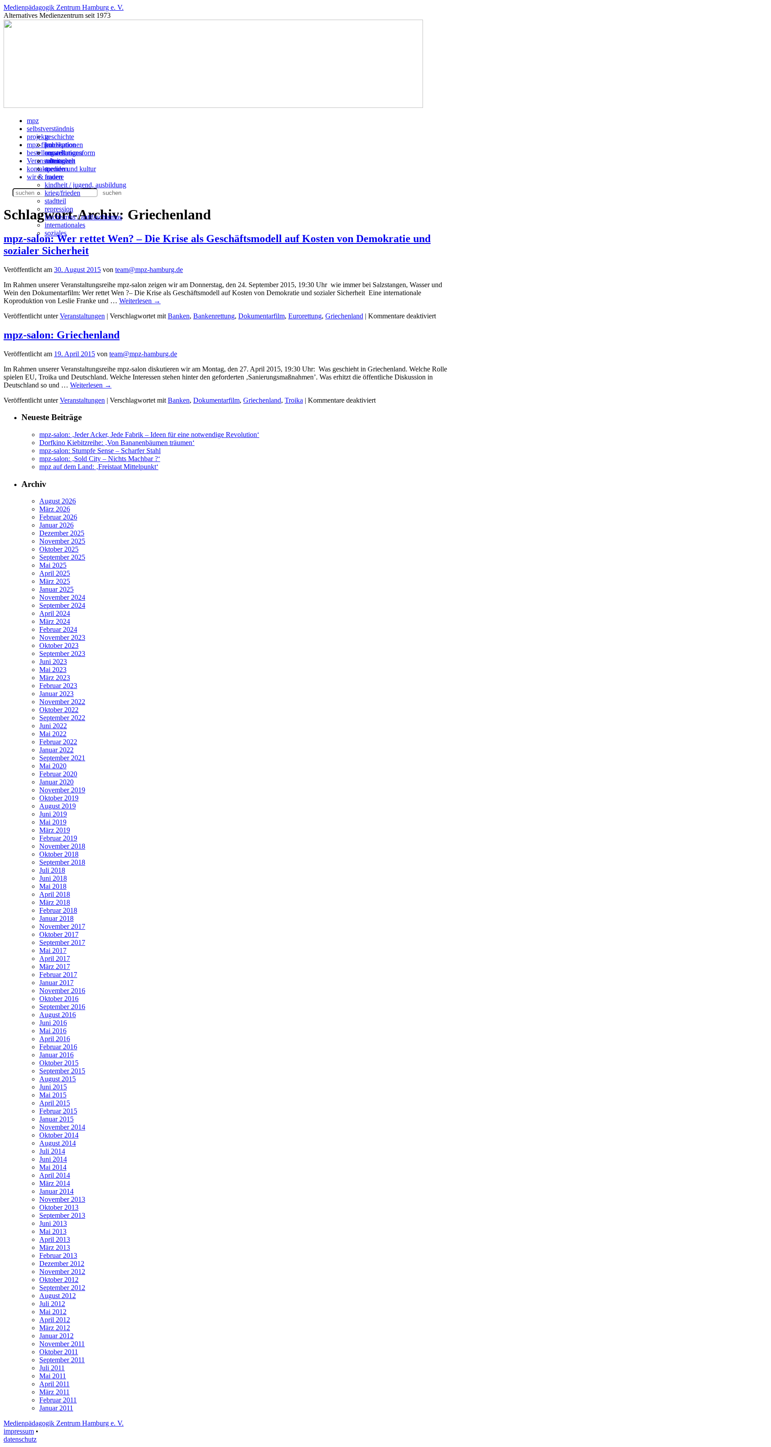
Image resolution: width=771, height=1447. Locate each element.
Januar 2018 (56, 918)
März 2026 (54, 509)
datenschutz (20, 1439)
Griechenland (344, 316)
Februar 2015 (58, 1111)
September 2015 (62, 1071)
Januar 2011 (56, 1408)
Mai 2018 (52, 886)
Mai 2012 (52, 1311)
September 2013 (62, 1215)
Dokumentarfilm (261, 316)
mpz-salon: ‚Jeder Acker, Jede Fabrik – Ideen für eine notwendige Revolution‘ (149, 434)
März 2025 (54, 581)
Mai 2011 (52, 1376)
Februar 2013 (58, 1255)
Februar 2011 (58, 1400)
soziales (55, 233)
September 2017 (62, 942)
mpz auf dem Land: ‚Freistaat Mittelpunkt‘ (98, 466)
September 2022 (62, 717)
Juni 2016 (53, 1023)
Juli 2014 (52, 1151)
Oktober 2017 (59, 934)
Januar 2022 (56, 750)
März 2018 (54, 902)
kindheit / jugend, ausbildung (85, 185)
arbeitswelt (60, 161)
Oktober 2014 (59, 1135)
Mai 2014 (52, 1167)
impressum (19, 1431)
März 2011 (54, 1392)
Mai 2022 (52, 734)
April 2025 (54, 573)
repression (59, 209)
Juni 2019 (53, 814)
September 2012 (62, 1287)
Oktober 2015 (59, 1063)
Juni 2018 (53, 878)
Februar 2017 (58, 974)
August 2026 (57, 501)
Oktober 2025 (59, 549)
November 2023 (62, 637)
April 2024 (54, 613)
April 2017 (54, 958)
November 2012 (62, 1271)
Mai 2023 (52, 669)
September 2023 (62, 653)
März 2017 (54, 966)
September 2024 (62, 605)
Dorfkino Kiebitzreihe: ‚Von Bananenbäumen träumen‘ (117, 442)
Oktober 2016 (59, 998)
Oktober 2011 (58, 1352)
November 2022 (62, 701)
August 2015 (57, 1079)
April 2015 (54, 1103)
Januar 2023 (56, 693)
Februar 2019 (58, 838)
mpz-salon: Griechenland (62, 335)
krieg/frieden (62, 193)
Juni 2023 (53, 661)
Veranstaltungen (82, 316)
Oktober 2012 (59, 1279)
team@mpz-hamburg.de (149, 269)
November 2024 (62, 597)
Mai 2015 (52, 1095)
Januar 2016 (56, 1055)
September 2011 (62, 1360)
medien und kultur (70, 169)
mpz (33, 120)
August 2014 (57, 1143)
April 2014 (54, 1175)
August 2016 (57, 1014)
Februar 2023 (58, 685)
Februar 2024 (58, 629)
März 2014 (54, 1183)
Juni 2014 (53, 1159)
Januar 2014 (56, 1191)
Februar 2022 (58, 742)
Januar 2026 (56, 525)
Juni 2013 (53, 1223)
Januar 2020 (56, 782)
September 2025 (62, 557)
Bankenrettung (214, 316)
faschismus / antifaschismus (83, 217)
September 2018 (62, 862)
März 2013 (54, 1247)
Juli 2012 (52, 1303)
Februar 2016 (58, 1047)
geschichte (59, 136)
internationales (65, 225)
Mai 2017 (52, 950)
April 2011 (54, 1384)
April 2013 (54, 1239)
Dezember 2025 (61, 533)
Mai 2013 (52, 1231)
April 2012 (54, 1319)
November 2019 (62, 790)
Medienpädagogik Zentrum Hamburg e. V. (64, 7)
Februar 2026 (58, 517)
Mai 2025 (52, 565)
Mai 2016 (52, 1031)
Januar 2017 (56, 982)
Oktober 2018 (59, 854)
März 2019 (54, 830)
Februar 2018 (58, 910)
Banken (179, 316)
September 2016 (62, 1006)
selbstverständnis (50, 128)
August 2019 (57, 806)
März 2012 (54, 1328)
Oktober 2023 (59, 645)
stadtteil (55, 201)
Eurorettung (305, 316)
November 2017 (62, 926)
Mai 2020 (52, 766)
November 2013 (62, 1199)
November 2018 (62, 846)
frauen (53, 177)
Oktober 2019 (59, 798)
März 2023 (54, 677)
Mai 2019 (52, 822)
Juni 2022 (53, 726)
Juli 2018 (52, 870)
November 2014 (62, 1127)
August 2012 (57, 1295)
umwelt (55, 153)
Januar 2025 (56, 589)
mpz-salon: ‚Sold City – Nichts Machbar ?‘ (99, 458)
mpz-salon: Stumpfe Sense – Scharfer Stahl (100, 450)
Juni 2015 (53, 1087)
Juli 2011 (52, 1368)
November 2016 (62, 990)
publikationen (64, 144)
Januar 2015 (56, 1119)
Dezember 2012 (61, 1263)
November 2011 (62, 1344)
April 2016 (54, 1039)
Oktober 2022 (59, 709)
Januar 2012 (56, 1336)
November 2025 (62, 541)
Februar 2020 (58, 774)
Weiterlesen (140, 301)
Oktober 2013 (59, 1207)
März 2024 (54, 621)
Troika (294, 400)
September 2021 (62, 758)
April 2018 (54, 894)
